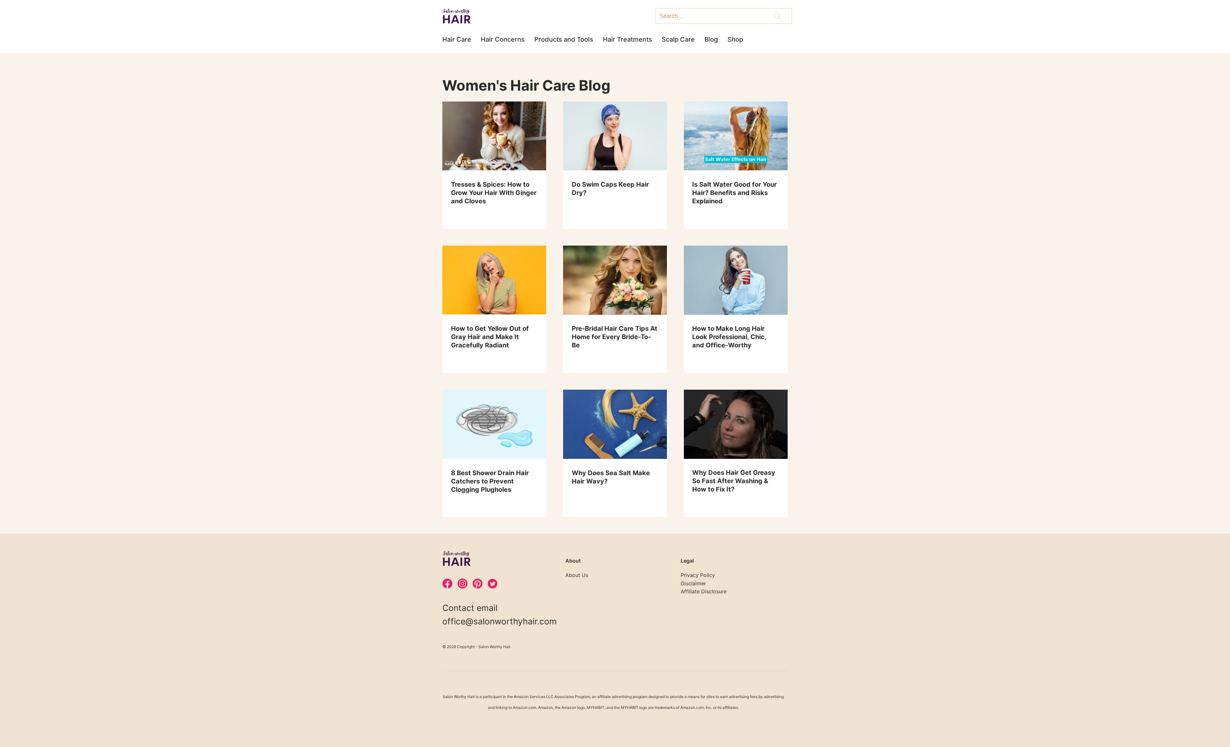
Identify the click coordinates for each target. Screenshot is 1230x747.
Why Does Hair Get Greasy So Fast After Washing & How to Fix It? (733, 481)
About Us (576, 575)
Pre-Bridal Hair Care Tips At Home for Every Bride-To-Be (614, 337)
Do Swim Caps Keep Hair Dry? (610, 189)
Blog (711, 39)
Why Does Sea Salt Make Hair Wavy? (611, 477)
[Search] (777, 16)
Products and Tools (563, 39)
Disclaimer (693, 583)
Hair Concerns (503, 39)
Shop (735, 39)
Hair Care (456, 39)
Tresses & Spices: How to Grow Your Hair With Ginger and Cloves (494, 193)
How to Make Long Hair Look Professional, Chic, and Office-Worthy (729, 337)
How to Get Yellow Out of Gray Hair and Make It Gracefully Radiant (490, 337)
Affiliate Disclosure (703, 591)
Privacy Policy (698, 575)
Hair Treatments (627, 39)
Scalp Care (678, 39)
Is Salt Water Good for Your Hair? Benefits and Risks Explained (734, 193)
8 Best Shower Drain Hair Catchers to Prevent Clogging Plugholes (490, 481)
